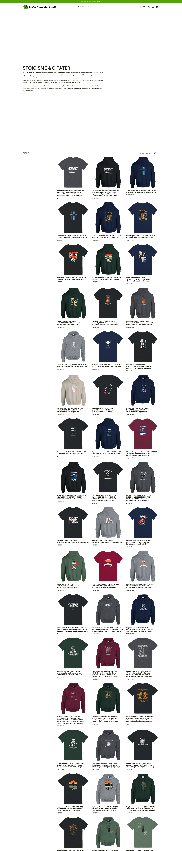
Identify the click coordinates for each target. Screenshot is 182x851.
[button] (149, 153)
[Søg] (149, 7)
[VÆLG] (87, 186)
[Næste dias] (87, 172)
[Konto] (153, 7)
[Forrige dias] (60, 172)
